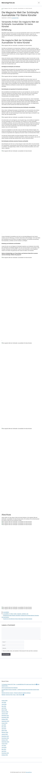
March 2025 (4, 730)
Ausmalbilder (6, 612)
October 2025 (5, 719)
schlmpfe (24, 613)
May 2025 (4, 726)
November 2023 (5, 753)
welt (27, 613)
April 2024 (4, 751)
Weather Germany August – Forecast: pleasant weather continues (16, 692)
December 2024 (5, 736)
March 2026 (4, 709)
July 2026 (4, 702)
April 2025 (4, 728)
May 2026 (4, 706)
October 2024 (5, 739)
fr (9, 613)
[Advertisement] (21, 668)
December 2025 (5, 715)
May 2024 (4, 749)
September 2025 (5, 721)
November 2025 (5, 717)
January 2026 (5, 713)
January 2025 (5, 734)
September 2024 (5, 741)
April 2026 (4, 708)
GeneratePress (29, 772)
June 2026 (4, 704)
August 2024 (4, 743)
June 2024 (4, 747)
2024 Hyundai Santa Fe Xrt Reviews (10, 687)
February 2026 (5, 711)
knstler (15, 613)
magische (19, 613)
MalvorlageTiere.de (8, 3)
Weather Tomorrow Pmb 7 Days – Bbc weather (13, 694)
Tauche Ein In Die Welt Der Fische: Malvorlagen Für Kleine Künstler (17, 618)
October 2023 (5, 754)
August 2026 (4, 700)
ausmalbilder (6, 613)
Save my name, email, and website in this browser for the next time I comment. (20, 650)
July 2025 (4, 724)
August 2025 (4, 723)
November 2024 (5, 738)
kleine (11, 613)
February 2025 (5, 732)
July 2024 (4, 745)
